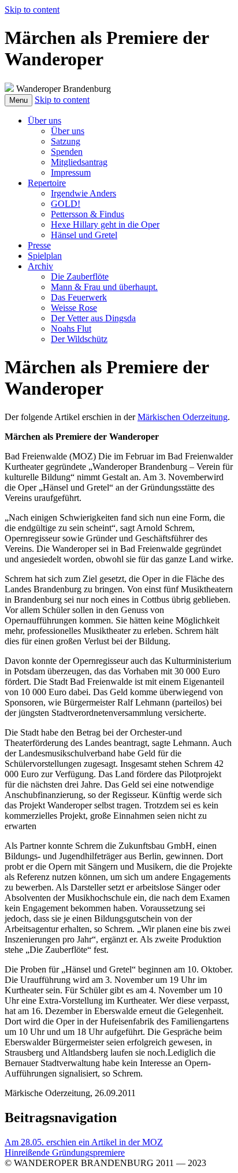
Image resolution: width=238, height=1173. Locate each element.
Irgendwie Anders (83, 193)
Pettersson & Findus (87, 214)
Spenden (67, 152)
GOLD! (65, 204)
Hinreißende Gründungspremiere (65, 1152)
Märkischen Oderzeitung (182, 417)
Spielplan (45, 256)
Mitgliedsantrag (79, 162)
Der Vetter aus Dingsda (93, 318)
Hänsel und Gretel (84, 235)
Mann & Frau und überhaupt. (104, 287)
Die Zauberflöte (80, 276)
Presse (39, 245)
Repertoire (47, 183)
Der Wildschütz (79, 339)
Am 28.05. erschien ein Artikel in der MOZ (84, 1142)
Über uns (44, 120)
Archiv (40, 266)
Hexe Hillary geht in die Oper (105, 224)
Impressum (71, 172)
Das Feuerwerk (79, 297)
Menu (18, 100)
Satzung (65, 141)
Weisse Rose (74, 308)
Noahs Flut (71, 328)
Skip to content (32, 9)
